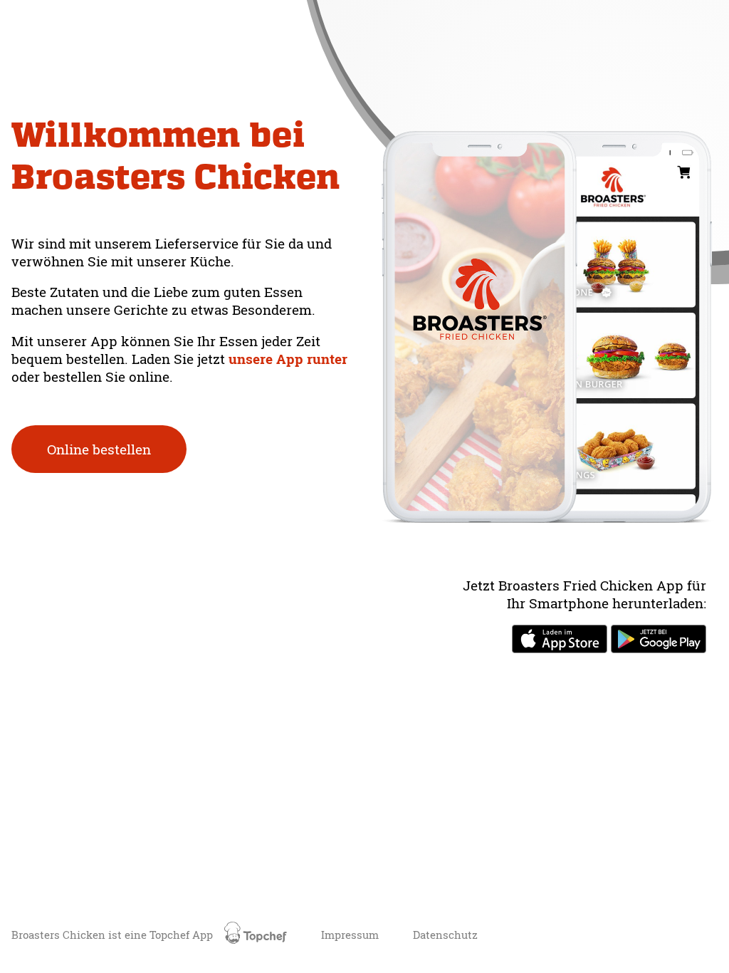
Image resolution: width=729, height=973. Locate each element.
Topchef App (183, 935)
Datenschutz (445, 935)
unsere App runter (288, 359)
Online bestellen (99, 449)
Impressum (350, 935)
